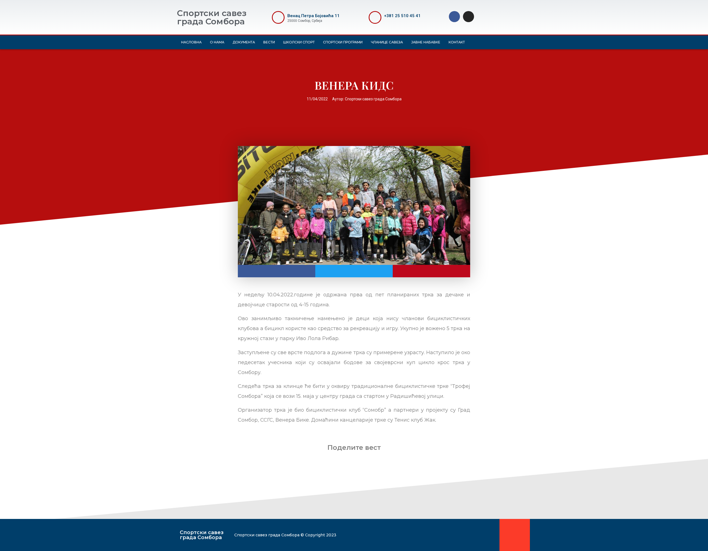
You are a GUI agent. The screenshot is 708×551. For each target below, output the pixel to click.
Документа (244, 42)
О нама (217, 42)
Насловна (191, 42)
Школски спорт (299, 42)
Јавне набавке (425, 42)
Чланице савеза (387, 42)
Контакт (457, 42)
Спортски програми (343, 42)
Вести (269, 42)
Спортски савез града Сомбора (211, 17)
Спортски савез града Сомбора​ (201, 534)
